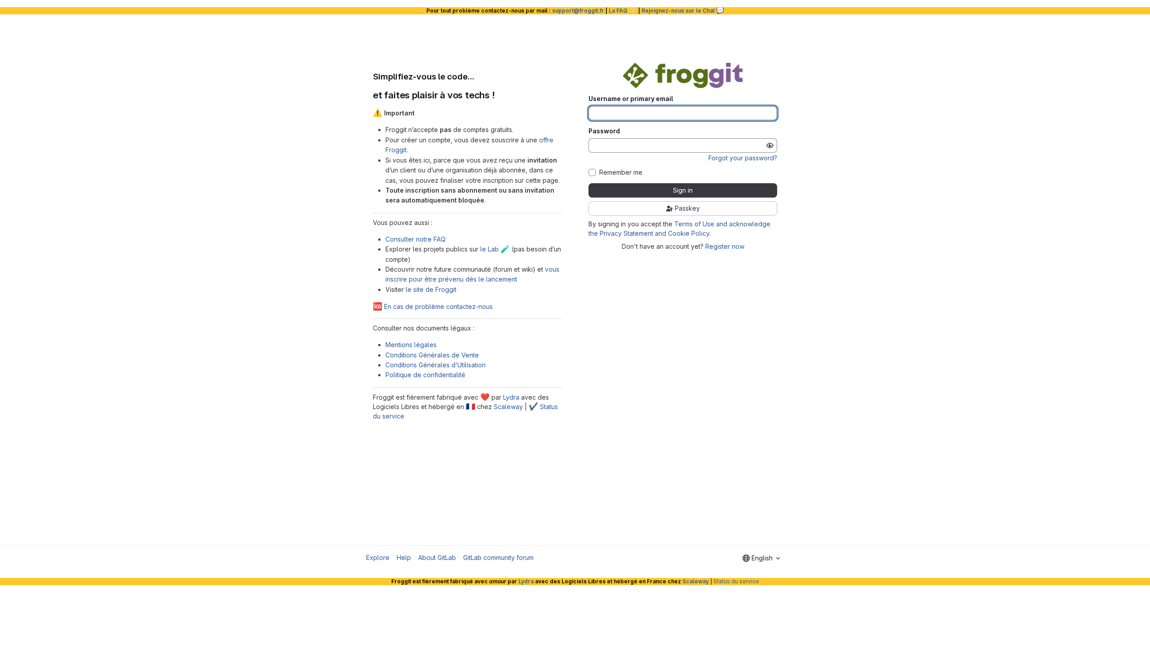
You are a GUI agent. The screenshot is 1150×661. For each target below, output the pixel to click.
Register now (724, 246)
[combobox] (761, 558)
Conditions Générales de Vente (432, 355)
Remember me (620, 172)
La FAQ (623, 10)
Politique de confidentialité (425, 375)
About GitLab (437, 557)
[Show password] (770, 145)
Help (404, 557)
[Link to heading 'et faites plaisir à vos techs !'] (500, 95)
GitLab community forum (498, 557)
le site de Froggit (431, 289)
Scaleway (508, 406)
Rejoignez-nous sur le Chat (682, 10)
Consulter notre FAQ (415, 239)
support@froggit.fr (578, 10)
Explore (377, 557)
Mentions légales (411, 344)
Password (604, 131)
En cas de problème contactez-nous (433, 306)
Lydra (511, 397)
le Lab (495, 249)
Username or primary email (630, 98)
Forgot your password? (742, 158)
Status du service (736, 581)
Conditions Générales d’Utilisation (435, 365)
